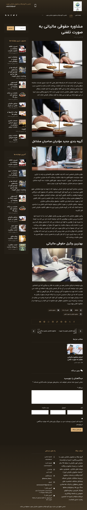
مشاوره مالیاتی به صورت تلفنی (71, 314)
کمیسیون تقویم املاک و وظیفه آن (12, 84)
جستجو (10, 28)
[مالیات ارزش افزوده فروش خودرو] (22, 137)
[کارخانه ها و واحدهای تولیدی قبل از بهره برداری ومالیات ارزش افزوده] (22, 70)
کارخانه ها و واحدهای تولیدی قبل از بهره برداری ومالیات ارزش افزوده (17, 72)
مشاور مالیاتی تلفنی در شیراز (12, 105)
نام (82, 408)
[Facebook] (16, 15)
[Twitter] (13, 15)
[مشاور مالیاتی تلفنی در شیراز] (22, 106)
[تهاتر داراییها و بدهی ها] (22, 114)
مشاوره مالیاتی (52, 310)
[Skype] (5, 15)
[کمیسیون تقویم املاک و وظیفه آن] (22, 84)
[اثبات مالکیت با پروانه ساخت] (22, 247)
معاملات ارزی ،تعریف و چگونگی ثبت (12, 59)
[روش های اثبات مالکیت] (22, 238)
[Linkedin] (8, 15)
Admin (76, 310)
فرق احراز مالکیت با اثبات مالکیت (12, 228)
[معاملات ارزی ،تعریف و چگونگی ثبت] (22, 59)
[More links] (42, 15)
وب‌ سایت (45, 408)
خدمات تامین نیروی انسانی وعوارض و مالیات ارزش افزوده (17, 125)
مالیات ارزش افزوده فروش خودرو (13, 137)
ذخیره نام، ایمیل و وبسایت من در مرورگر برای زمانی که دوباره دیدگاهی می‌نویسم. (60, 423)
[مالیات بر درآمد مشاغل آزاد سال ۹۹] (22, 95)
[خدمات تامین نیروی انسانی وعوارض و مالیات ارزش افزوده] (22, 123)
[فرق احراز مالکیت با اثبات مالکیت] (22, 228)
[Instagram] (11, 15)
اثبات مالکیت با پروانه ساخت (12, 246)
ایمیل (64, 408)
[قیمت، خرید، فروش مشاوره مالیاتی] (77, 6)
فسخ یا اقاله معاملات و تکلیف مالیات (12, 48)
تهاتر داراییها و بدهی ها (12, 113)
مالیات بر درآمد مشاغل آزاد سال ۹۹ (12, 95)
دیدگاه (80, 388)
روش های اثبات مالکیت (12, 237)
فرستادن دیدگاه (77, 430)
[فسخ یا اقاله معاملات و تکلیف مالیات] (22, 48)
